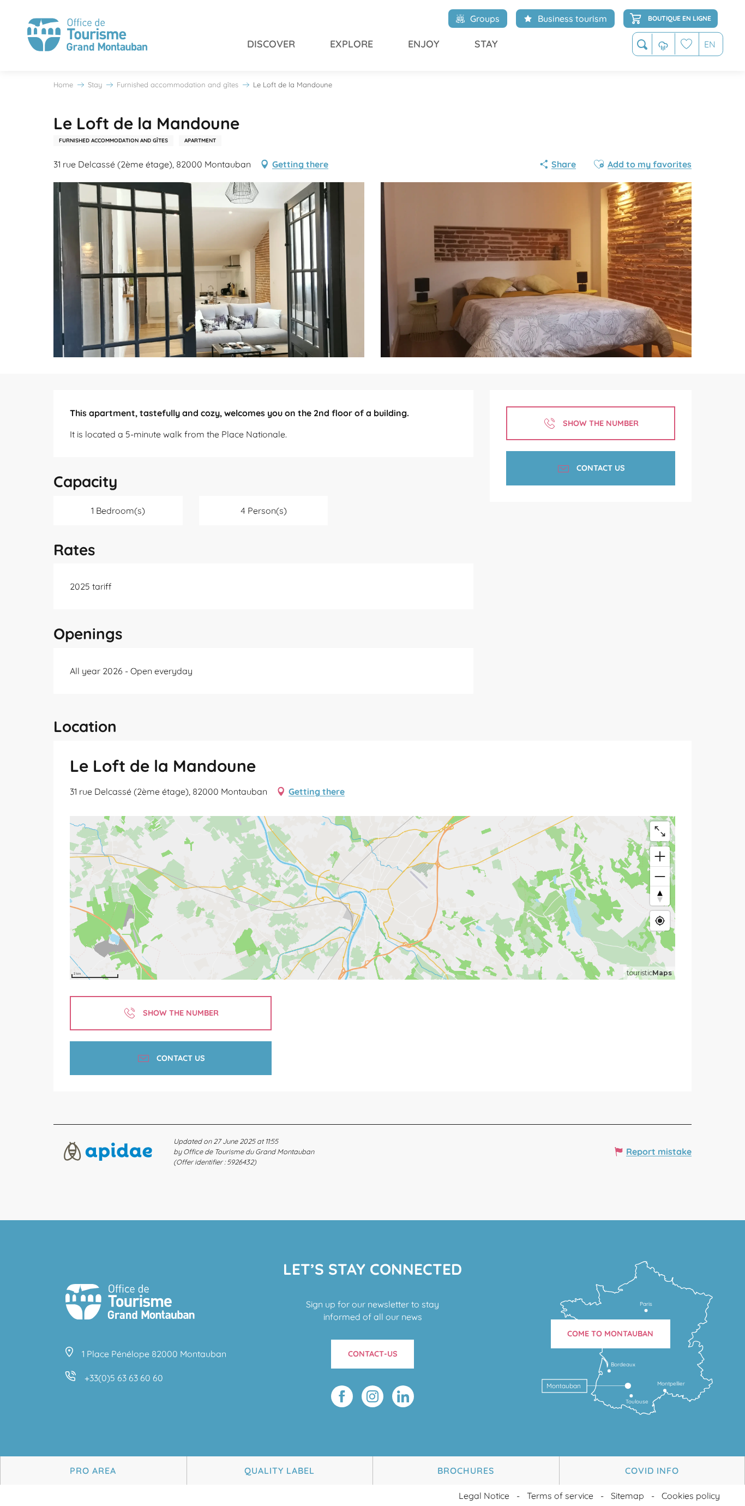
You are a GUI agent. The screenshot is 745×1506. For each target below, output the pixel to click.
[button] (642, 44)
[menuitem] (87, 35)
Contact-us (373, 1354)
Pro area (93, 1470)
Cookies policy (691, 1495)
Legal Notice (484, 1495)
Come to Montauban (610, 1334)
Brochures (465, 1470)
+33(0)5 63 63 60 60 (124, 1377)
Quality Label (279, 1470)
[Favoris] (687, 44)
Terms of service (560, 1495)
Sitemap (627, 1495)
